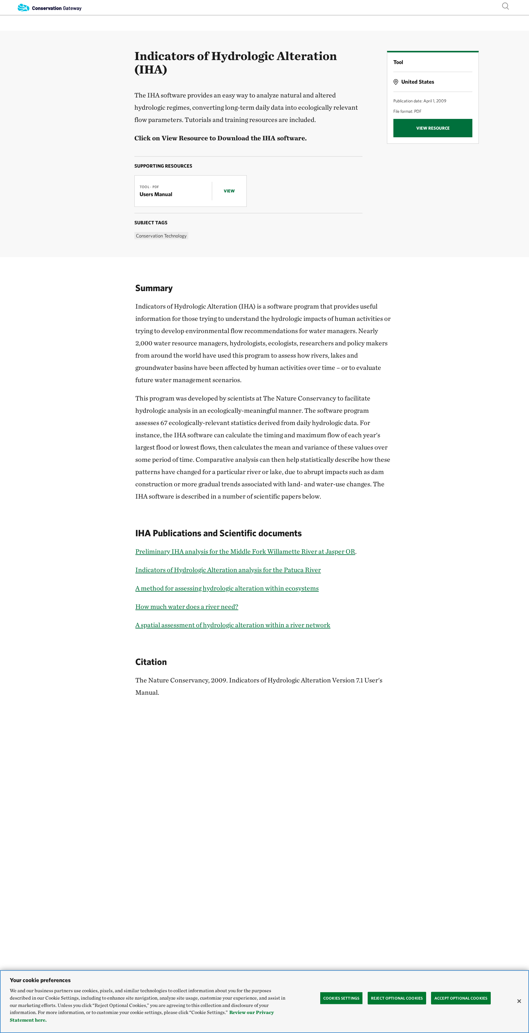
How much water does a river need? (186, 606)
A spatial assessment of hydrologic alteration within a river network (232, 625)
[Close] (519, 1001)
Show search (505, 6)
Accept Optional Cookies (460, 998)
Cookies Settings (341, 998)
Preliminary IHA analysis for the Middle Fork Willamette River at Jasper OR (245, 551)
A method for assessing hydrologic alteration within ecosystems (227, 588)
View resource (433, 128)
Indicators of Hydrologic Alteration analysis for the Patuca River (228, 570)
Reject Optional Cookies (397, 998)
